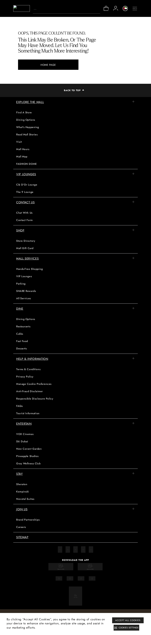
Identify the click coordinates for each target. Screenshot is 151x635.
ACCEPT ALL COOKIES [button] (128, 620)
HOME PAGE (48, 65)
